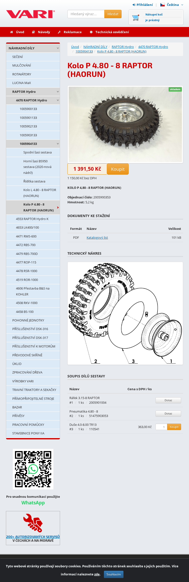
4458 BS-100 (24, 311)
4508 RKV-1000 (26, 303)
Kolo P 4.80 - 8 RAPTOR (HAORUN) (38, 207)
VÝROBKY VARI (23, 381)
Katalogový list (97, 237)
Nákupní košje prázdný (153, 17)
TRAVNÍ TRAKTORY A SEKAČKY (34, 390)
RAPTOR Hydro (24, 91)
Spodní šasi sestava (37, 152)
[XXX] (33, 523)
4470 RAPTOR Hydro (31, 100)
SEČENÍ (17, 57)
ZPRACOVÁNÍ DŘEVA (27, 372)
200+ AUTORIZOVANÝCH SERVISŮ (33, 537)
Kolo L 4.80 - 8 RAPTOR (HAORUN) (39, 193)
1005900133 (28, 109)
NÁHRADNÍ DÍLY (21, 48)
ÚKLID (16, 363)
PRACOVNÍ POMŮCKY (28, 424)
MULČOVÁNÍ (21, 65)
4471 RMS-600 (26, 236)
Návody (44, 32)
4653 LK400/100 (27, 227)
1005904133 (28, 143)
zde (97, 574)
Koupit (118, 169)
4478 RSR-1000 (26, 271)
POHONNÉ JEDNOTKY (28, 320)
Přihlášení (145, 4)
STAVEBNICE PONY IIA (28, 433)
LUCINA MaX (21, 83)
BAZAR (17, 407)
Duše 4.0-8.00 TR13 (82, 424)
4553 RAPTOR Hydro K (32, 219)
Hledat (113, 14)
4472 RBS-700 (25, 245)
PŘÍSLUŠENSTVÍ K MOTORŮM (33, 346)
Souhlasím (114, 574)
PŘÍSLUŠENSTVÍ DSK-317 (30, 337)
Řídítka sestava (34, 181)
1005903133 (28, 135)
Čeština (173, 4)
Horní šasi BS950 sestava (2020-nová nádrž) (37, 167)
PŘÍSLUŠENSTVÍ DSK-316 (30, 329)
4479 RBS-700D (27, 253)
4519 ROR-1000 (27, 279)
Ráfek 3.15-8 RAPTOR (84, 398)
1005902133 (28, 126)
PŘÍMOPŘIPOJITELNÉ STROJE (33, 398)
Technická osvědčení (112, 32)
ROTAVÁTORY (21, 74)
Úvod (20, 32)
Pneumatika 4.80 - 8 (83, 411)
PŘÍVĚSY (18, 416)
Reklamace (73, 32)
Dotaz (168, 400)
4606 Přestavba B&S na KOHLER (32, 291)
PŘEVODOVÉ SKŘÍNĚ (27, 355)
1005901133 (28, 117)
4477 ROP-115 (26, 262)
